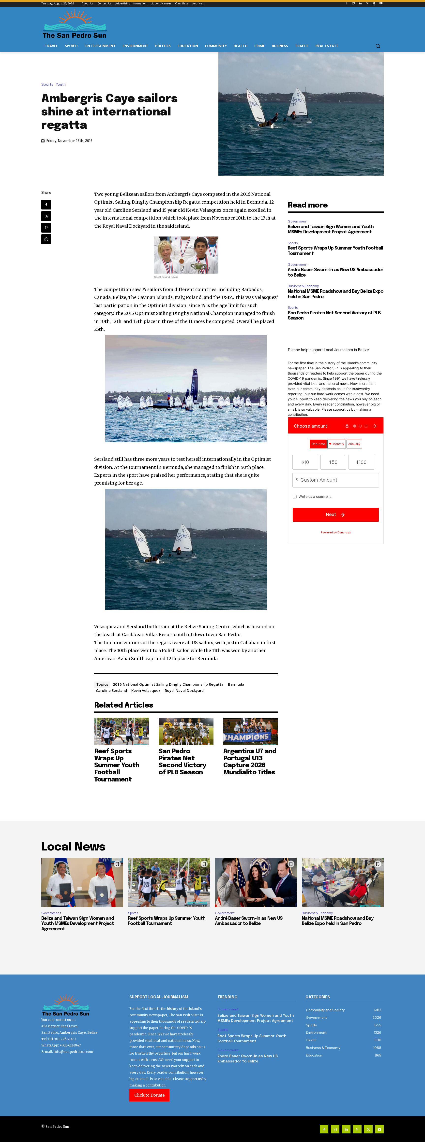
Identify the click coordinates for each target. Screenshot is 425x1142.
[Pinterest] (367, 3)
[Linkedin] (360, 3)
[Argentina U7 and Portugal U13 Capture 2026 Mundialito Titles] (250, 731)
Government (297, 221)
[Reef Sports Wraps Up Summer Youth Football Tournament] (121, 731)
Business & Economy (303, 286)
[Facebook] (346, 3)
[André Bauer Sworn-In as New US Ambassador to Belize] (256, 882)
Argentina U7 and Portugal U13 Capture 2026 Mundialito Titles (249, 762)
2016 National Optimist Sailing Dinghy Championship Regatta (168, 684)
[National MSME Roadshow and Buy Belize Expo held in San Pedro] (343, 882)
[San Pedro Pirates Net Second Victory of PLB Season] (186, 731)
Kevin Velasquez (145, 690)
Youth (61, 84)
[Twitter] (374, 3)
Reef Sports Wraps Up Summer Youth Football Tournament (116, 765)
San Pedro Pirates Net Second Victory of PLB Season (182, 762)
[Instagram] (353, 3)
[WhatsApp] (46, 239)
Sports (47, 84)
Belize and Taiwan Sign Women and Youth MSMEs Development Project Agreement (77, 923)
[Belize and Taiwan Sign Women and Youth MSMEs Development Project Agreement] (82, 882)
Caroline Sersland (111, 690)
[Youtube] (381, 3)
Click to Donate (149, 1095)
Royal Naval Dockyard (184, 690)
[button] (378, 46)
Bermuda (236, 684)
